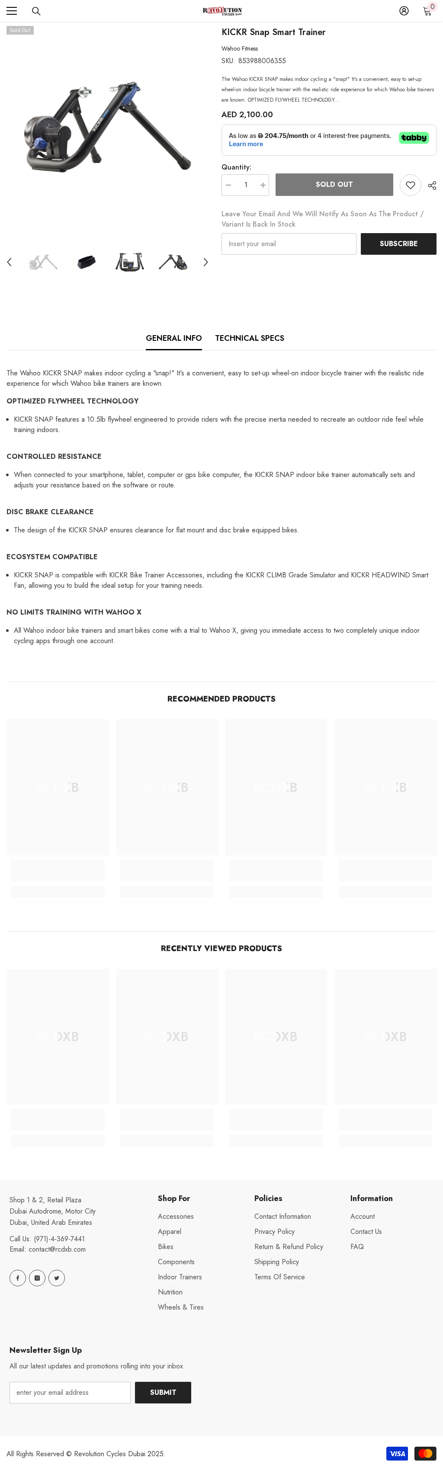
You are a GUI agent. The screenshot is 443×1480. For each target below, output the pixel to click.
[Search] (36, 11)
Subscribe (399, 244)
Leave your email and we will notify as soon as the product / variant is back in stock (323, 219)
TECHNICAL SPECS (249, 338)
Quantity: (236, 167)
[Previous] (9, 262)
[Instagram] (37, 1278)
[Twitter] (56, 1278)
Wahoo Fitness (240, 48)
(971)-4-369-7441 (59, 1239)
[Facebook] (18, 1278)
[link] (58, 876)
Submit (163, 1392)
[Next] (205, 262)
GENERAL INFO (174, 338)
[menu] (11, 11)
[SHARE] (429, 185)
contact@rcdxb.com (57, 1249)
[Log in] (404, 10)
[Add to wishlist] (410, 185)
